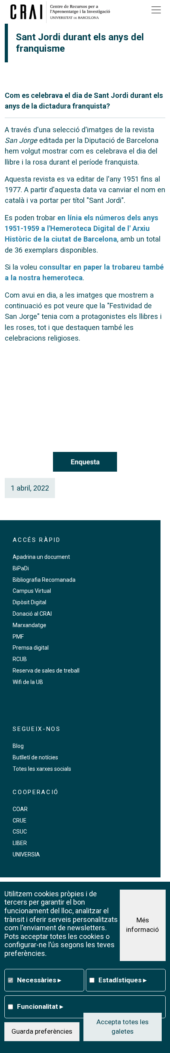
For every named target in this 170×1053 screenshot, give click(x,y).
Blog (18, 746)
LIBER (20, 843)
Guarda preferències (41, 1031)
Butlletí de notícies (35, 757)
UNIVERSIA (26, 854)
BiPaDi (21, 568)
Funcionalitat (40, 1006)
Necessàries (39, 980)
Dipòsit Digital (29, 602)
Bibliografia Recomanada (44, 580)
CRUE (19, 820)
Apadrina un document (41, 557)
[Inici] (63, 12)
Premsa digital (31, 648)
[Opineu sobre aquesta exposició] (85, 462)
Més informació (142, 924)
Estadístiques (122, 980)
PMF (18, 636)
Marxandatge (29, 625)
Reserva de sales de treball (46, 670)
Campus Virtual (32, 591)
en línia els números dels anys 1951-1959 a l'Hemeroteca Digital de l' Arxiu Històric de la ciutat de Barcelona (81, 229)
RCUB (20, 659)
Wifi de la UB (28, 682)
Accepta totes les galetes (122, 1026)
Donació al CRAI (32, 614)
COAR (20, 809)
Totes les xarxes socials (42, 769)
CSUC (20, 831)
